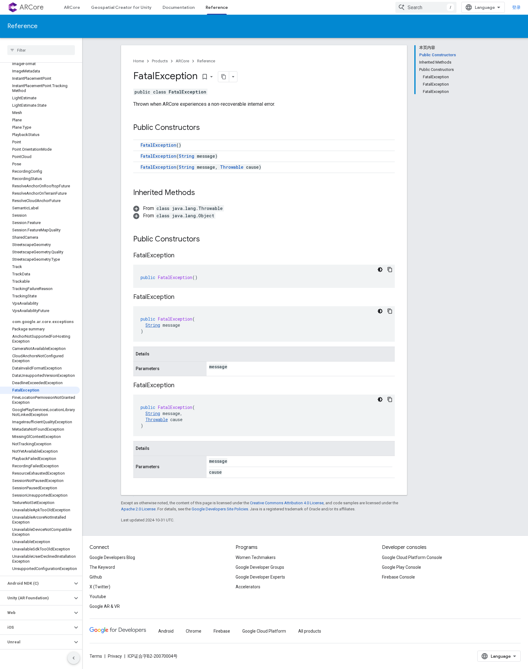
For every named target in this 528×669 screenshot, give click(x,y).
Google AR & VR (105, 606)
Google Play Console (401, 567)
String (186, 156)
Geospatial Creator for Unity (121, 7)
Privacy (115, 656)
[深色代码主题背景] (380, 269)
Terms (96, 656)
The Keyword (102, 567)
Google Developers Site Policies (220, 509)
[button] (36, 583)
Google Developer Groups (260, 567)
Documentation (179, 7)
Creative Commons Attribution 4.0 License (287, 503)
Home (138, 61)
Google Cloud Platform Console (412, 557)
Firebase (222, 631)
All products (309, 631)
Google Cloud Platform (264, 631)
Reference (217, 7)
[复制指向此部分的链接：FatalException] (180, 255)
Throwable (232, 167)
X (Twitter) (100, 586)
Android (166, 631)
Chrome (193, 631)
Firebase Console (398, 577)
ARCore (32, 7)
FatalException (158, 145)
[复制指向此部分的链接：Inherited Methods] (201, 193)
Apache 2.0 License (138, 509)
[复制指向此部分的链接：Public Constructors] (206, 128)
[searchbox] (41, 50)
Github (96, 577)
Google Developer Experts (260, 577)
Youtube (98, 596)
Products (160, 61)
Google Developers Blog (112, 557)
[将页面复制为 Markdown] (223, 77)
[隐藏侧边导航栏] (74, 658)
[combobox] (426, 7)
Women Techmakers (256, 557)
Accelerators (248, 586)
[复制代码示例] (390, 269)
